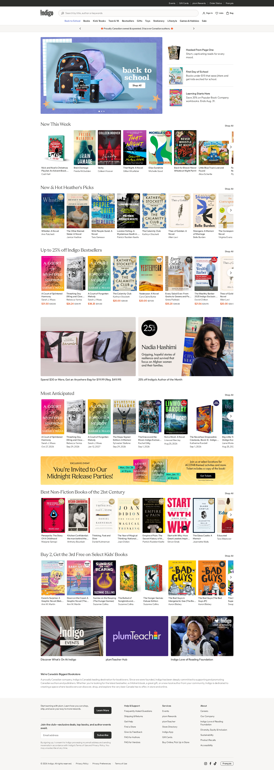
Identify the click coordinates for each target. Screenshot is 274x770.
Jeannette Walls (201, 541)
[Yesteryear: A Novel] (151, 273)
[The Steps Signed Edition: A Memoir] (124, 416)
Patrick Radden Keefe (128, 237)
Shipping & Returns (133, 716)
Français (229, 3)
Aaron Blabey (175, 604)
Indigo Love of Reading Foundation (211, 723)
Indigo (51, 763)
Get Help (128, 721)
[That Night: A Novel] (134, 147)
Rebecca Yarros (74, 299)
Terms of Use (121, 763)
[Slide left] (45, 75)
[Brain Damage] (85, 147)
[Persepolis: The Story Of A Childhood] (53, 515)
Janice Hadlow (74, 237)
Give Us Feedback (133, 732)
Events (172, 3)
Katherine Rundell (198, 443)
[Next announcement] (193, 29)
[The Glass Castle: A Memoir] (204, 515)
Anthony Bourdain (76, 541)
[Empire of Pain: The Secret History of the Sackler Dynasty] (154, 515)
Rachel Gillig (144, 443)
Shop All (229, 125)
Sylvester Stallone (121, 443)
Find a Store (130, 726)
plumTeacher (168, 721)
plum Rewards (199, 3)
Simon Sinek (173, 541)
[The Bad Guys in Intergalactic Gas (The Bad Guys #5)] (182, 577)
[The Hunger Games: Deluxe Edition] (154, 577)
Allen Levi (173, 237)
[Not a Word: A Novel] (176, 416)
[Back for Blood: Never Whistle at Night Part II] (185, 147)
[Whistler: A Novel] (52, 210)
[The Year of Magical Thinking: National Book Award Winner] (129, 515)
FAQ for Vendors (132, 742)
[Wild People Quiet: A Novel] (103, 210)
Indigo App (167, 732)
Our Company (207, 716)
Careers (204, 711)
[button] (72, 22)
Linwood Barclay (172, 440)
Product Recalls (208, 740)
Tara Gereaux (98, 237)
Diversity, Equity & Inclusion (213, 729)
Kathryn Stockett (150, 234)
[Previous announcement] (80, 29)
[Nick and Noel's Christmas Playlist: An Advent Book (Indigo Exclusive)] (56, 147)
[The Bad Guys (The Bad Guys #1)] (212, 577)
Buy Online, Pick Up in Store (175, 742)
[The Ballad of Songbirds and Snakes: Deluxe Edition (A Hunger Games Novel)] (129, 577)
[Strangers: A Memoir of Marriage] (204, 210)
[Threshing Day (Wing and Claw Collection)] (76, 273)
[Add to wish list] (68, 161)
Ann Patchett (47, 234)
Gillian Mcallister (131, 171)
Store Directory (169, 726)
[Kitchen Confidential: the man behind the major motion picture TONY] (78, 515)
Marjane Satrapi (49, 541)
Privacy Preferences (101, 763)
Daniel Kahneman (101, 541)
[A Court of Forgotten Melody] (99, 273)
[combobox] (130, 13)
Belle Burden (199, 237)
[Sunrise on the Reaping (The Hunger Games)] (104, 577)
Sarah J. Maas (48, 299)
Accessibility (206, 745)
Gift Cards (184, 3)
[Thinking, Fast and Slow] (103, 515)
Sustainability (207, 735)
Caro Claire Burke (147, 296)
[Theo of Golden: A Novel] (179, 210)
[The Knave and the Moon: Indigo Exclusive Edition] (150, 416)
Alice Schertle (205, 174)
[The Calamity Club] (154, 210)
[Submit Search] (62, 13)
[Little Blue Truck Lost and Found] (214, 147)
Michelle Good (156, 171)
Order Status (216, 3)
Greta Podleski (172, 299)
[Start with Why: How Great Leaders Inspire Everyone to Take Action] (179, 515)
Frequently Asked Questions (138, 711)
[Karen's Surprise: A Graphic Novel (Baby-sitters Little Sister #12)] (53, 577)
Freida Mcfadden (82, 171)
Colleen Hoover (105, 171)
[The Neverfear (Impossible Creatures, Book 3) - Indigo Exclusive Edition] (205, 416)
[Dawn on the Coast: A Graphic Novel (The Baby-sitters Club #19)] (79, 577)
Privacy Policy (82, 763)
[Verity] (109, 147)
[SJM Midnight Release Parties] (137, 470)
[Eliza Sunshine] (160, 147)
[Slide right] (157, 75)
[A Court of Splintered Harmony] (52, 273)
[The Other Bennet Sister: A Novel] (78, 210)
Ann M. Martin (48, 604)
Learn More (103, 710)
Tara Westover (224, 538)
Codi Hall (45, 174)
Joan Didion (124, 541)
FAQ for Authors (132, 737)
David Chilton (201, 299)
